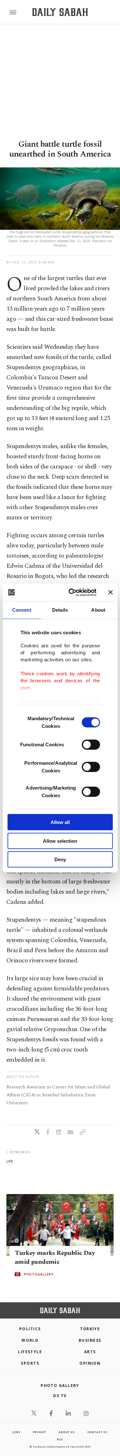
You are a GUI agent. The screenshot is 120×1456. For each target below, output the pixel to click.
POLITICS (30, 1329)
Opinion (89, 1363)
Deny (60, 859)
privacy (39, 1432)
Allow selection (60, 840)
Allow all (60, 822)
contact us (97, 1432)
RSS (60, 1439)
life (9, 1161)
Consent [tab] (21, 610)
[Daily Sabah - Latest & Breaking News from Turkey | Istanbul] (60, 12)
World (29, 1340)
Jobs (16, 1432)
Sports (30, 1363)
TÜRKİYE (90, 1329)
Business (90, 1340)
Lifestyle (30, 1351)
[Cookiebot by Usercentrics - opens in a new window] (71, 592)
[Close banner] (110, 592)
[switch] (91, 745)
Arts (90, 1351)
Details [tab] (60, 610)
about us (67, 1432)
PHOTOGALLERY (38, 1274)
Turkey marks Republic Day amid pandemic (55, 1257)
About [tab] (98, 610)
